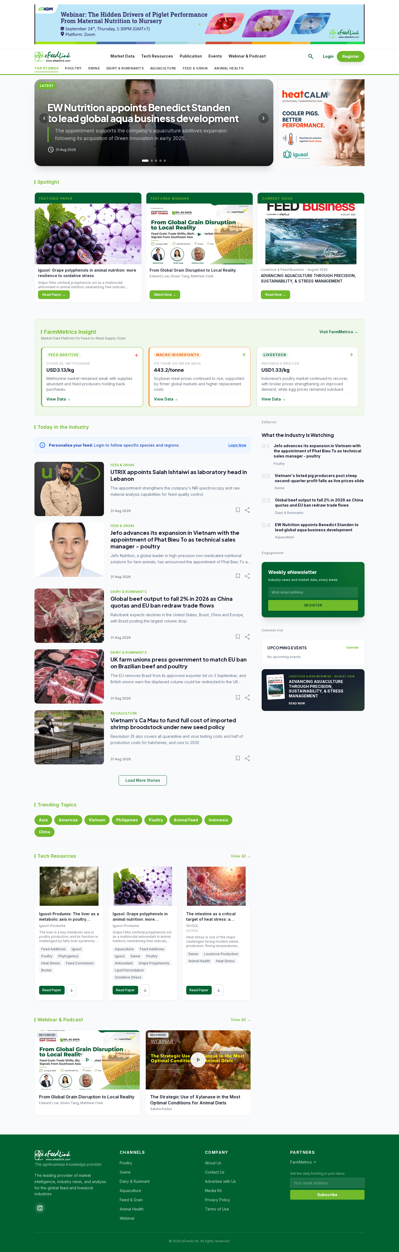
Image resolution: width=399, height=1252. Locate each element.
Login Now (237, 445)
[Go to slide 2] (149, 161)
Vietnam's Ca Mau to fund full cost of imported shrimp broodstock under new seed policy (173, 723)
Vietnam (97, 820)
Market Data (122, 56)
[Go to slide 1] (143, 161)
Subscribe (327, 1194)
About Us (213, 1163)
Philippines (127, 820)
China (44, 832)
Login (328, 56)
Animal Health (228, 68)
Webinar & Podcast (247, 56)
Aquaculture (163, 68)
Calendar (352, 647)
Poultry (73, 68)
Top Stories (46, 68)
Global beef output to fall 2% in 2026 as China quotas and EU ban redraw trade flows (171, 602)
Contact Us (214, 1172)
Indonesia (218, 820)
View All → (241, 856)
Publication (191, 56)
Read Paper (51, 990)
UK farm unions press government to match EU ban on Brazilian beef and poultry (178, 662)
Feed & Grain (195, 68)
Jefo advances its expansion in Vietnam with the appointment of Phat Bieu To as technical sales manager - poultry (174, 539)
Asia (43, 820)
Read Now (297, 703)
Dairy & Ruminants (125, 68)
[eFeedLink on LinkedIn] (39, 1208)
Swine (94, 68)
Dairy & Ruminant (135, 1181)
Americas (68, 820)
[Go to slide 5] (165, 161)
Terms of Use (217, 1209)
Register (350, 56)
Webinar (127, 1218)
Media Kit (213, 1190)
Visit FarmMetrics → (338, 331)
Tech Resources (157, 56)
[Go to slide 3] (156, 161)
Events (215, 56)
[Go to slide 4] (160, 161)
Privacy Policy (217, 1199)
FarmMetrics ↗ (303, 1162)
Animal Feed (186, 820)
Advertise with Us (220, 1181)
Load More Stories (142, 780)
